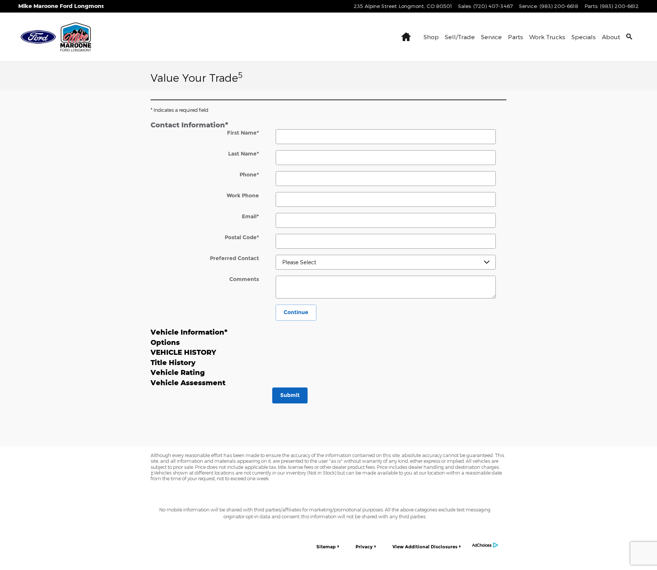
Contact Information (189, 125)
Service (491, 36)
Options (165, 342)
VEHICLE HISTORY (183, 352)
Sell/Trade (460, 36)
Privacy (364, 546)
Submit (290, 395)
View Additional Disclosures (424, 546)
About (611, 36)
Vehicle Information (189, 332)
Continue (296, 312)
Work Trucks (547, 36)
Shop (431, 36)
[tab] (328, 124)
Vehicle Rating (178, 372)
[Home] (38, 37)
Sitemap (326, 546)
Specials (583, 36)
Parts (515, 36)
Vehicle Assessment (188, 382)
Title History (173, 362)
